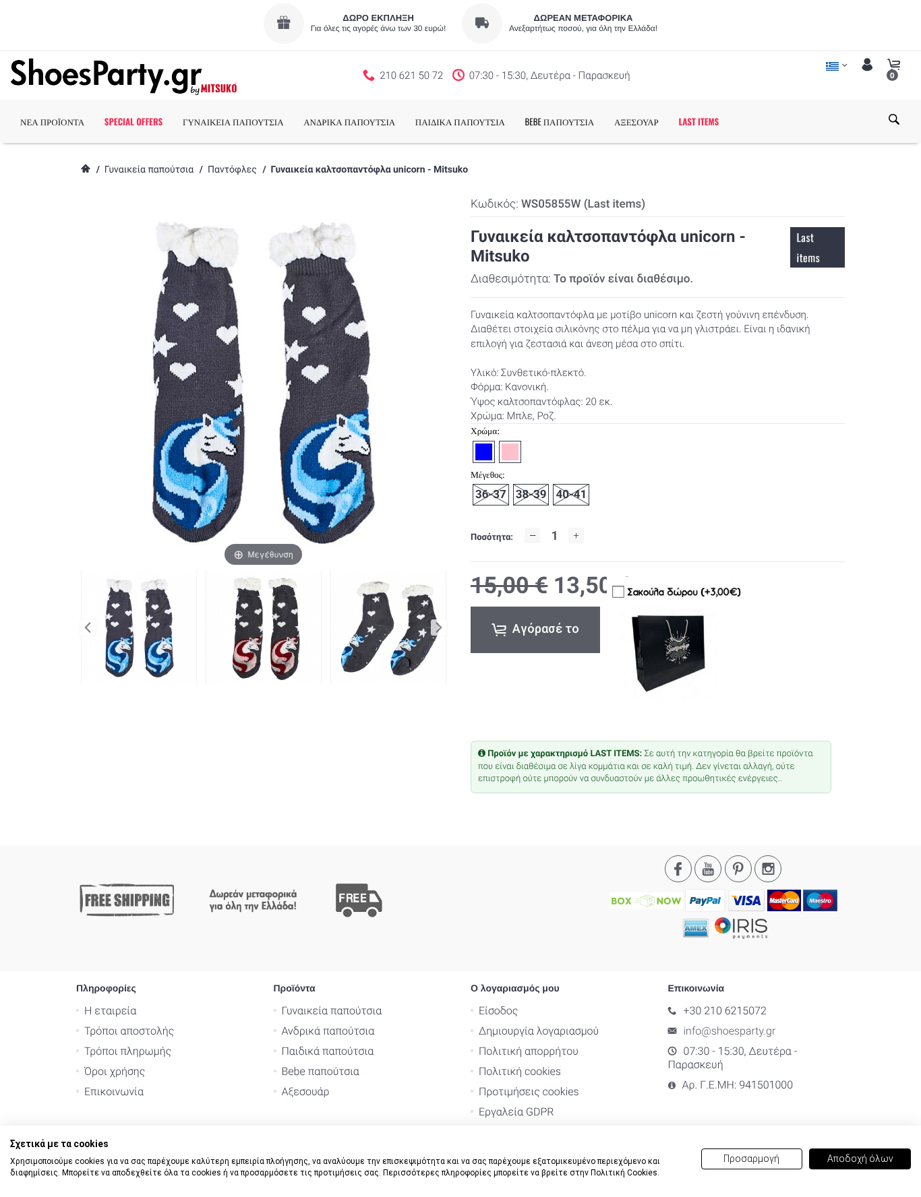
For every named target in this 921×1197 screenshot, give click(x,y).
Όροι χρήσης (114, 1071)
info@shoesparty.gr (730, 1030)
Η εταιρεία (110, 1010)
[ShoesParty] (123, 75)
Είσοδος (498, 1010)
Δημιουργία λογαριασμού (539, 1030)
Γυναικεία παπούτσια (149, 169)
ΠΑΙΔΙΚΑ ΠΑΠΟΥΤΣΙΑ (460, 121)
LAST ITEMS (698, 121)
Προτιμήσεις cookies (529, 1091)
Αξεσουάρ (306, 1091)
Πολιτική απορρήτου (528, 1051)
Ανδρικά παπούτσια (328, 1030)
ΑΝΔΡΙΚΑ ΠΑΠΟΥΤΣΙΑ (349, 121)
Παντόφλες (232, 169)
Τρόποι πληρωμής (127, 1051)
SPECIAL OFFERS (134, 121)
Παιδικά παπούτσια (328, 1051)
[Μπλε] (388, 627)
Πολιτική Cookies (624, 1172)
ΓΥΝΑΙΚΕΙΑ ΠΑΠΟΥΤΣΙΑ (233, 121)
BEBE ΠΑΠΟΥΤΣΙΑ (560, 121)
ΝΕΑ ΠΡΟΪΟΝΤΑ (52, 121)
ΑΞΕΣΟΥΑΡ (636, 121)
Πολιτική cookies (520, 1071)
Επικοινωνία (114, 1091)
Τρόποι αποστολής (129, 1030)
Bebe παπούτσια (320, 1071)
